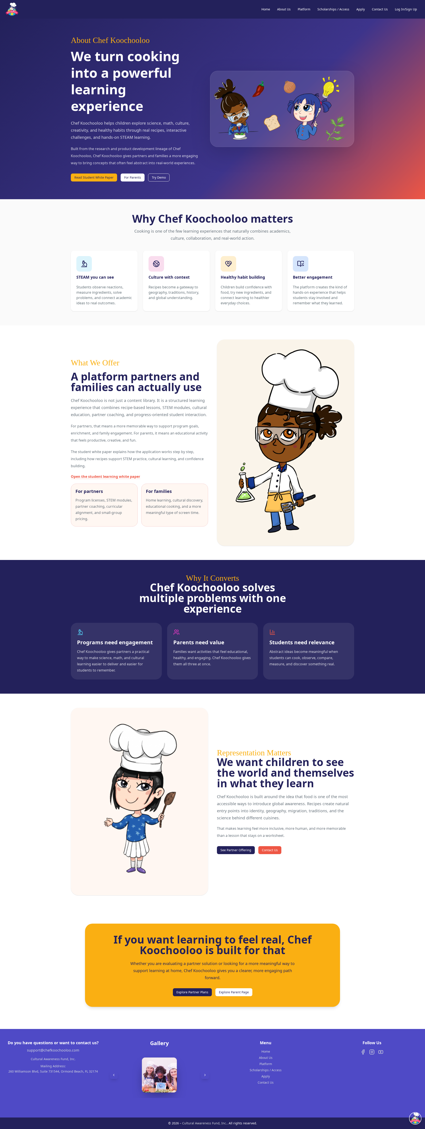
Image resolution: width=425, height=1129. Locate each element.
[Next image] (205, 1075)
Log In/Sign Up (406, 9)
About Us (284, 9)
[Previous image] (114, 1075)
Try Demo (159, 177)
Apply (360, 9)
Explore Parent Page (234, 992)
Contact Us (380, 9)
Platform (304, 9)
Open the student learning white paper (105, 476)
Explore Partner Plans (192, 992)
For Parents (132, 177)
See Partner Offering (235, 850)
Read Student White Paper (94, 177)
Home (265, 9)
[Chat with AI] (415, 1118)
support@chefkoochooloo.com (53, 1050)
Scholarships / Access (333, 9)
